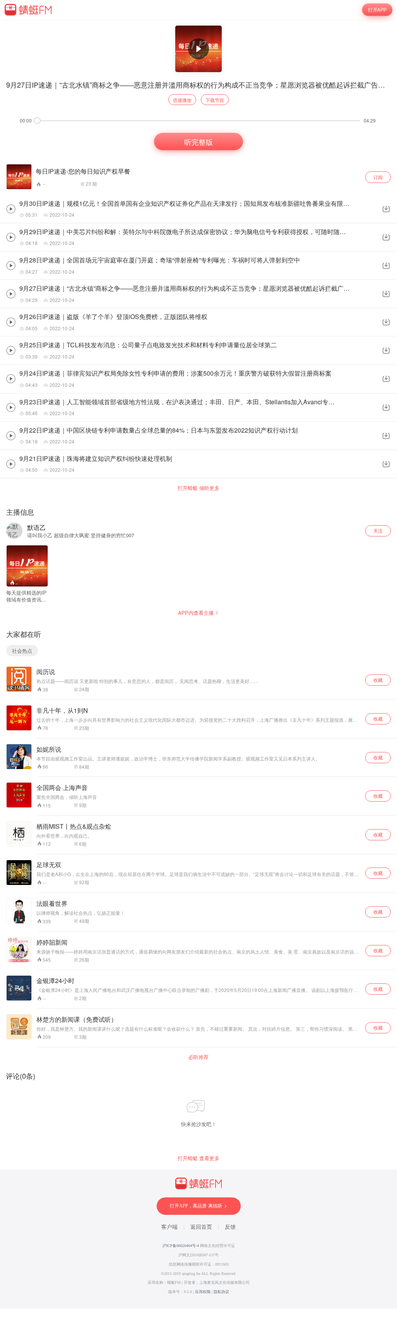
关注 (378, 530)
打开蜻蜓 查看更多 (198, 1158)
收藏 (378, 679)
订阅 (378, 177)
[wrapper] (198, 664)
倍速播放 (182, 100)
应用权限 (203, 1292)
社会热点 (22, 650)
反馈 (230, 1227)
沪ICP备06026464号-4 (180, 1245)
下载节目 (214, 100)
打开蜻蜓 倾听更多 (198, 488)
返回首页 (201, 1227)
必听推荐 (198, 1057)
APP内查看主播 (196, 612)
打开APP (377, 9)
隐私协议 (221, 1292)
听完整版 (198, 141)
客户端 (169, 1227)
